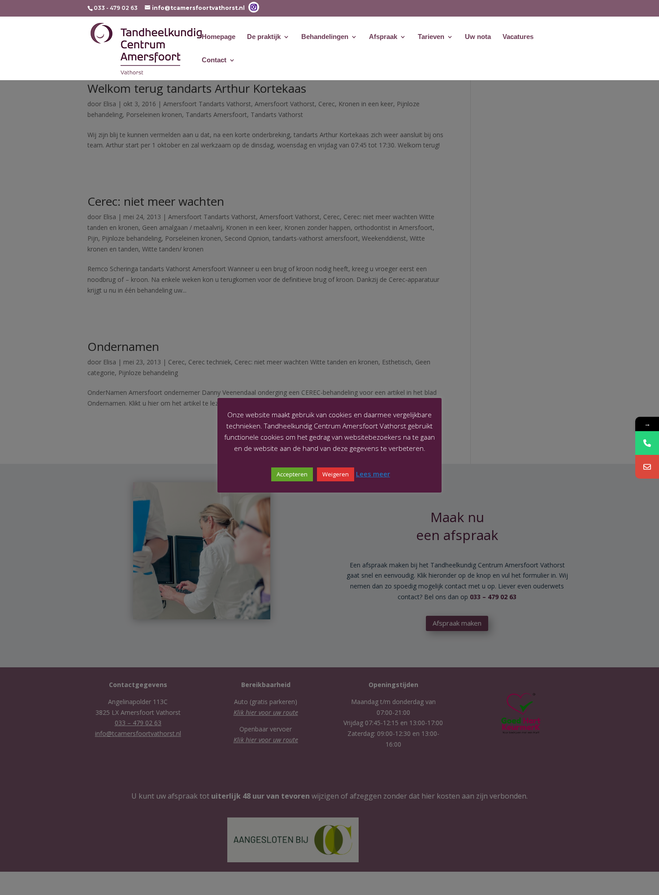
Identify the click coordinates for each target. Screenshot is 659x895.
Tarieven (431, 37)
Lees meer (373, 473)
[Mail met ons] (647, 467)
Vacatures (518, 37)
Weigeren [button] (335, 474)
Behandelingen (324, 37)
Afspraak (383, 37)
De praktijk (264, 37)
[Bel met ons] (647, 443)
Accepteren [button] (292, 474)
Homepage (218, 37)
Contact (214, 60)
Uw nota (478, 37)
